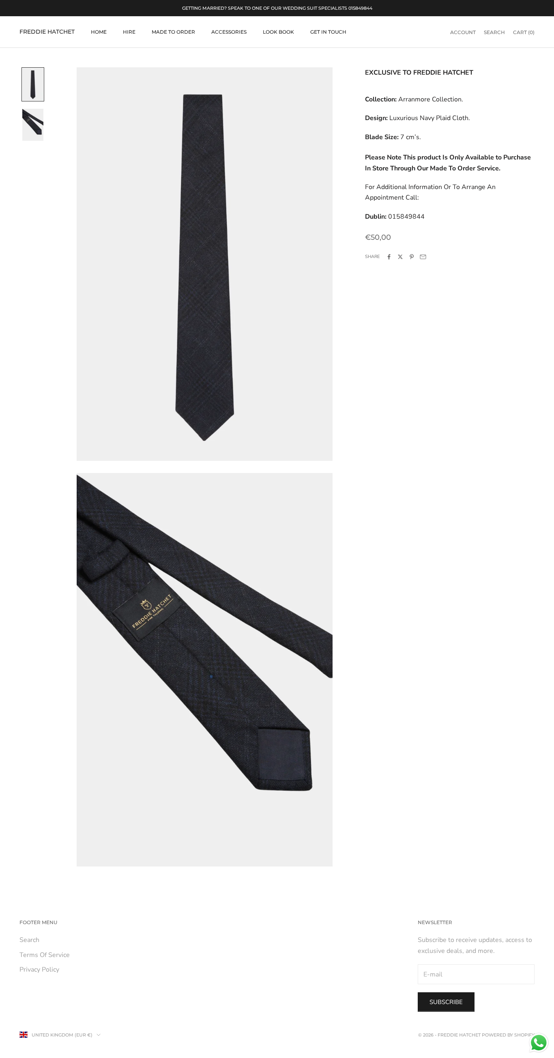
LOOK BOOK (278, 32)
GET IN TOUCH (328, 32)
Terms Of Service (44, 954)
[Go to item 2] (32, 125)
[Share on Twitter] (400, 257)
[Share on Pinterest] (411, 257)
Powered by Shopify (508, 1035)
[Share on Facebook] (389, 257)
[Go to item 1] (32, 84)
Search (29, 939)
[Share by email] (423, 257)
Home (99, 32)
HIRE (129, 32)
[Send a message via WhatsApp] (539, 1043)
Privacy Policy (39, 969)
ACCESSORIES (229, 32)
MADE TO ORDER (173, 32)
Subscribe (446, 1002)
